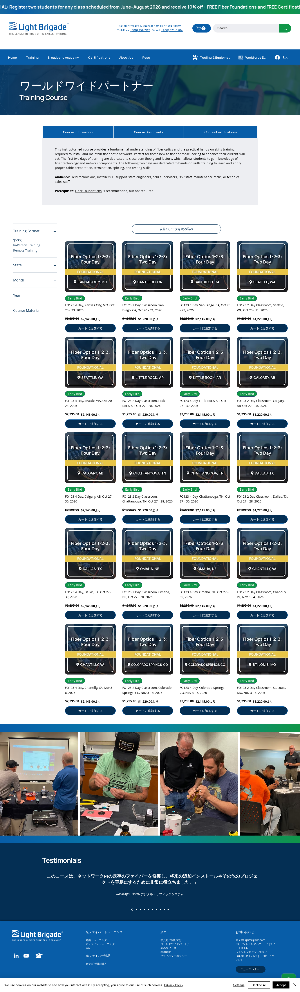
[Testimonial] (132, 909)
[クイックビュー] (90, 266)
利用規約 (166, 952)
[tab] (77, 132)
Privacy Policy (173, 985)
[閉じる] (294, 984)
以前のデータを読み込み (176, 229)
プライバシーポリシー (174, 956)
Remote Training (25, 250)
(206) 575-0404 (172, 30)
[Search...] (285, 28)
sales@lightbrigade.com (250, 940)
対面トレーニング (96, 940)
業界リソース (168, 948)
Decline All (259, 985)
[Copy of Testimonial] (168, 909)
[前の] (24, 882)
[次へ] (276, 882)
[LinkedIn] (16, 955)
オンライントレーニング (100, 944)
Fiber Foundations (88, 191)
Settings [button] (238, 985)
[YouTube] (26, 955)
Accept (281, 985)
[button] (201, 28)
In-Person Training (26, 245)
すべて (17, 240)
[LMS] (39, 955)
